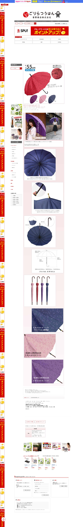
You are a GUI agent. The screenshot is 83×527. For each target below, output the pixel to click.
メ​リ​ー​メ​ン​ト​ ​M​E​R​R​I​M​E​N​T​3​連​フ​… (34, 465)
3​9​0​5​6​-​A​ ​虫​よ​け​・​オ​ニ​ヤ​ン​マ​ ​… (47, 465)
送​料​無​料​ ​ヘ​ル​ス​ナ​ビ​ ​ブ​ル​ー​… (54, 465)
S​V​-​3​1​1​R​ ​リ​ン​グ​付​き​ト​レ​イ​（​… (27, 465)
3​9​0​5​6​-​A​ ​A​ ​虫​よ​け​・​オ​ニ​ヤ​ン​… (40, 465)
